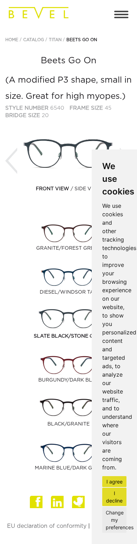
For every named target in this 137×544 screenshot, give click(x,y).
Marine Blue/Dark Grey (68, 468)
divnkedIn (58, 504)
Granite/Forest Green (68, 248)
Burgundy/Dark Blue (68, 380)
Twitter (79, 504)
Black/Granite (68, 424)
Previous (11, 161)
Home (11, 40)
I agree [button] (114, 482)
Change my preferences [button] (116, 520)
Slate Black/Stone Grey (69, 336)
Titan (55, 40)
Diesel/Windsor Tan (69, 292)
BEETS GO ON (81, 40)
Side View (88, 188)
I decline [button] (114, 497)
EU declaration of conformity (46, 526)
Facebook (37, 504)
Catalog (33, 40)
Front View (52, 188)
